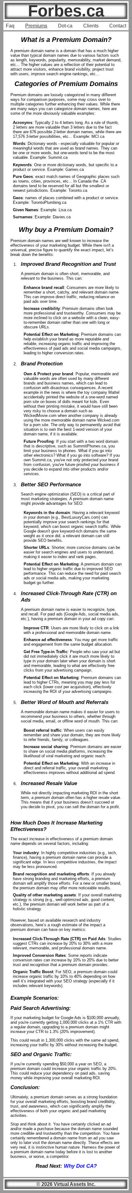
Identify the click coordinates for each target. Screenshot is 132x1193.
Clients (91, 25)
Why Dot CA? (80, 1166)
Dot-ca (65, 25)
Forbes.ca (66, 11)
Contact (117, 25)
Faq (10, 25)
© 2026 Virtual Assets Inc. (66, 1184)
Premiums (36, 25)
